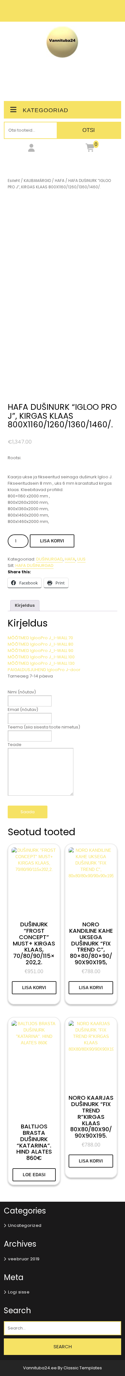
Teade (14, 745)
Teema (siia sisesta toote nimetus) (44, 727)
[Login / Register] (31, 149)
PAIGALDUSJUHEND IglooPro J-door (44, 670)
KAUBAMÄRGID (37, 180)
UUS (81, 559)
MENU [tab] (62, 78)
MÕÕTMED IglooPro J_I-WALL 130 (41, 663)
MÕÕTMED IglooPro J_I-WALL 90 (40, 651)
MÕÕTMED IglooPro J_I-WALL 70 (40, 638)
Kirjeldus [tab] (25, 605)
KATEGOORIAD (45, 110)
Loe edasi (34, 1174)
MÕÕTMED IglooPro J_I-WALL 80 (40, 644)
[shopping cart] (91, 149)
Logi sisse (18, 1292)
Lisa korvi (52, 541)
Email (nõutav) (23, 709)
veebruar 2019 (24, 1259)
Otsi (88, 130)
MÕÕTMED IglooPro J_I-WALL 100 (41, 657)
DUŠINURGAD (49, 559)
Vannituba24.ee (40, 1368)
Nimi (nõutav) (22, 692)
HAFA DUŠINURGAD (34, 565)
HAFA (59, 180)
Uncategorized (25, 1225)
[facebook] (62, 14)
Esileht (14, 180)
